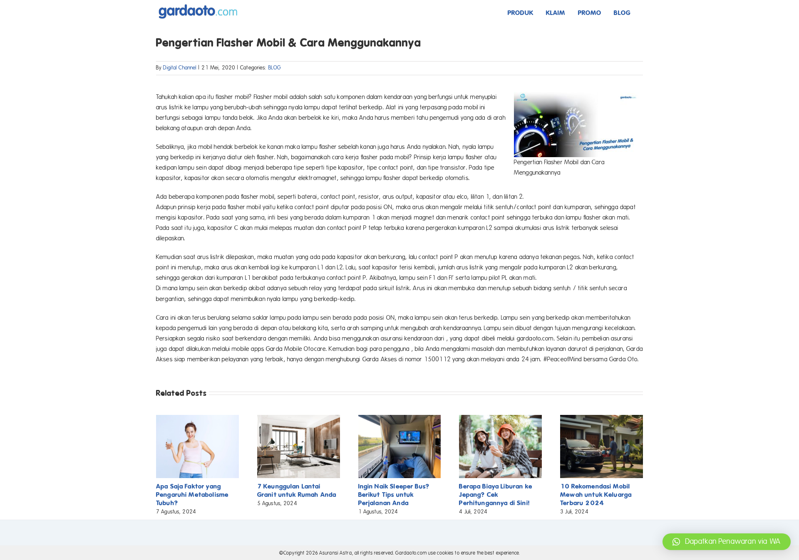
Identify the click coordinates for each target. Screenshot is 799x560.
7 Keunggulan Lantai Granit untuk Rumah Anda (296, 490)
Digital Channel (179, 67)
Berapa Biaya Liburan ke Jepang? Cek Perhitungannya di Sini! (495, 494)
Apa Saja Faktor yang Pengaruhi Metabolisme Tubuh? (192, 494)
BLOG (274, 67)
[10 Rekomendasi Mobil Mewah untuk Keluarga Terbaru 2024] (601, 418)
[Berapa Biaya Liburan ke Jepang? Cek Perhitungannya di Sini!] (500, 418)
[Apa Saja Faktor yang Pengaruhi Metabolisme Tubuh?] (197, 418)
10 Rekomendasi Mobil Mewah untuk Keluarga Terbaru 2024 (596, 494)
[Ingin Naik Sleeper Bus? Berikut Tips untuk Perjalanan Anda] (399, 418)
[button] (727, 541)
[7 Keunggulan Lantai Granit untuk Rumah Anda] (298, 418)
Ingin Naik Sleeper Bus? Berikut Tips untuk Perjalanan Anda (393, 494)
